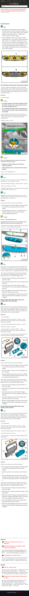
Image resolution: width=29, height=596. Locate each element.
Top (24, 1)
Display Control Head (15, 11)
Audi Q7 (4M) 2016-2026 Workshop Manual (8, 10)
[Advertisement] (14, 18)
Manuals (3, 1)
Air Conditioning (8, 11)
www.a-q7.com (19, 592)
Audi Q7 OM (9, 1)
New (20, 1)
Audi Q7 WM (15, 1)
